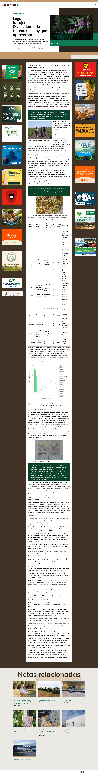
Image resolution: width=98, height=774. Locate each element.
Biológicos (16, 13)
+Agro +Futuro (68, 730)
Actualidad (50, 4)
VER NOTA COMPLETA (78, 57)
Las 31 (64, 4)
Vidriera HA (75, 4)
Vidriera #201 (67, 700)
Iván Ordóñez (69, 4)
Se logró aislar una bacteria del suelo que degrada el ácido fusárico (48, 731)
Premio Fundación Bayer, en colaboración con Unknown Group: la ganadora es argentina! (24, 701)
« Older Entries (16, 767)
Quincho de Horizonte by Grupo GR (86, 4)
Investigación (57, 4)
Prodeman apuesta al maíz (22, 759)
